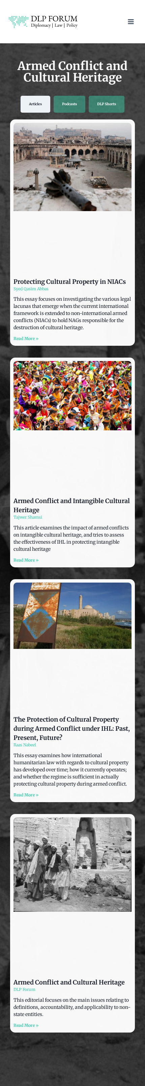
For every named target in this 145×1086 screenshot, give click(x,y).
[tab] (35, 104)
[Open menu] (130, 21)
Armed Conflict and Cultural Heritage (69, 982)
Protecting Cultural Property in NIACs (69, 282)
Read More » (25, 338)
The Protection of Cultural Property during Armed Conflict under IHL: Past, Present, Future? (71, 729)
